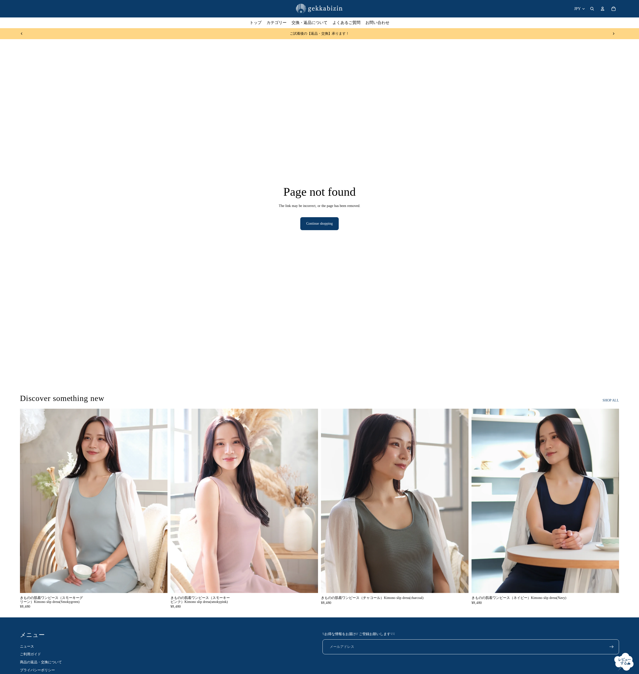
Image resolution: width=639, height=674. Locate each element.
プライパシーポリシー (37, 670)
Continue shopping (319, 223)
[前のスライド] (21, 33)
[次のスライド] (613, 33)
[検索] (592, 8)
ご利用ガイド (30, 654)
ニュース (27, 646)
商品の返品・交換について (41, 662)
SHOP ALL (611, 400)
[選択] (159, 585)
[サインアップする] (611, 647)
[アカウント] (602, 8)
